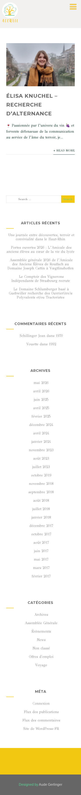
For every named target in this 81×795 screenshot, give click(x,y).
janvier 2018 (41, 517)
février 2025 (41, 416)
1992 (52, 344)
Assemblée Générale (41, 623)
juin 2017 (41, 551)
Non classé (41, 648)
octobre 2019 (41, 475)
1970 (59, 336)
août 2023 (41, 458)
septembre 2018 (41, 492)
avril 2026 (41, 391)
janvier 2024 (41, 442)
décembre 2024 (41, 425)
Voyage (41, 665)
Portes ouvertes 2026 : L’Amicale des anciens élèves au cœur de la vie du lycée (40, 249)
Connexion (41, 703)
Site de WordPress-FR (41, 729)
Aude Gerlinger (50, 784)
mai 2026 (41, 383)
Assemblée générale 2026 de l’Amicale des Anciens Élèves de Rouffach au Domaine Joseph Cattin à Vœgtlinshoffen (40, 264)
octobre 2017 (41, 534)
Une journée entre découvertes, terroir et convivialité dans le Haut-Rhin (41, 237)
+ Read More (64, 150)
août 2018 (41, 500)
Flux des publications (41, 712)
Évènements (41, 631)
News (41, 640)
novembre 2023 (41, 450)
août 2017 (41, 542)
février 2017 (41, 576)
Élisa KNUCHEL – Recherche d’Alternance (31, 105)
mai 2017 (41, 559)
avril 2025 (41, 408)
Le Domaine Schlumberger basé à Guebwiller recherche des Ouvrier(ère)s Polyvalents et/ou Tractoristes (40, 293)
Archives (41, 615)
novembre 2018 (41, 484)
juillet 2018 (41, 509)
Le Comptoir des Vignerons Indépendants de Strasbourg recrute (40, 279)
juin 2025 (41, 400)
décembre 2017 (41, 526)
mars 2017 (41, 568)
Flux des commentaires (41, 720)
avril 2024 (41, 433)
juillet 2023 (41, 467)
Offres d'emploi (41, 657)
